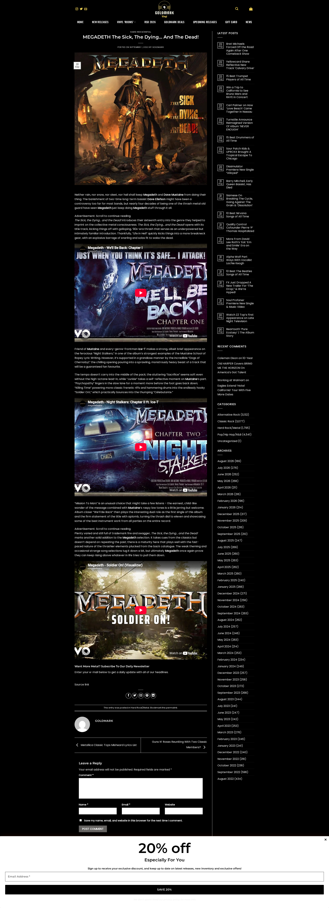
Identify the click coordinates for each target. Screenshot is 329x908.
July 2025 (223, 547)
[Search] (236, 9)
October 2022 (226, 765)
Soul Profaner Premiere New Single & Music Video (240, 303)
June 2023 (224, 713)
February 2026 (227, 501)
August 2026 (225, 461)
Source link (82, 684)
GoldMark (158, 47)
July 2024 (223, 627)
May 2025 (223, 560)
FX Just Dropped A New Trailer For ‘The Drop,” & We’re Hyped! (239, 287)
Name (83, 804)
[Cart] (250, 9)
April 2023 (224, 726)
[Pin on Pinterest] (147, 695)
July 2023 (223, 706)
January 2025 (226, 587)
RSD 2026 (150, 22)
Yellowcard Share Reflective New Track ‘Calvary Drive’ (240, 65)
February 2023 (227, 739)
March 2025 (225, 574)
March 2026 (225, 494)
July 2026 (223, 468)
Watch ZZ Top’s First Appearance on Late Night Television (240, 318)
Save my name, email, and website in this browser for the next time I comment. (133, 820)
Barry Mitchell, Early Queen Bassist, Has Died (239, 184)
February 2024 (227, 660)
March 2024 (225, 653)
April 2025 (224, 567)
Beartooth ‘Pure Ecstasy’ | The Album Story (240, 332)
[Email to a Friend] (141, 695)
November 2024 (228, 600)
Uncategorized (227, 441)
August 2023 (225, 699)
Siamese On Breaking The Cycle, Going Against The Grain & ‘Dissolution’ (239, 200)
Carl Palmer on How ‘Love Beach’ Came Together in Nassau (239, 108)
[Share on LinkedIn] (153, 695)
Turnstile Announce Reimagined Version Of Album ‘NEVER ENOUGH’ (239, 124)
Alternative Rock (228, 415)
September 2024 (228, 613)
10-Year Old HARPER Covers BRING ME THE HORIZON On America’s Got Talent (235, 365)
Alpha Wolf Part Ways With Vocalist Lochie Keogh (239, 260)
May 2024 (223, 640)
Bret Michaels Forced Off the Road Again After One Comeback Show (240, 48)
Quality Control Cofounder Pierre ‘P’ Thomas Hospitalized (240, 228)
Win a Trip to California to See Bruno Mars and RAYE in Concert (237, 92)
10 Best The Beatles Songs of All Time (239, 273)
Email (126, 804)
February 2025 (227, 580)
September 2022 (228, 772)
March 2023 (225, 732)
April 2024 (224, 646)
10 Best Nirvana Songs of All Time (237, 215)
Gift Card (231, 22)
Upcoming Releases (205, 22)
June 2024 (224, 633)
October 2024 (226, 607)
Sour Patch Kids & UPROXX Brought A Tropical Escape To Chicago (239, 153)
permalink (171, 707)
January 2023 (226, 746)
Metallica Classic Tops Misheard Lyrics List (108, 745)
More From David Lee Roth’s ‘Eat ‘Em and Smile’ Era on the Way (238, 243)
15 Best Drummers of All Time (240, 139)
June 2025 (224, 554)
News (249, 22)
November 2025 (228, 521)
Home (80, 22)
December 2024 (228, 593)
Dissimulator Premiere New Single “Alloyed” (240, 170)
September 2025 (228, 534)
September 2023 (228, 693)
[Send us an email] (85, 9)
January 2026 (226, 507)
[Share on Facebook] (128, 695)
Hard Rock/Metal (140, 32)
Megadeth (150, 195)
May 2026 (223, 481)
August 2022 (225, 779)
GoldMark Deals (174, 22)
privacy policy (171, 899)
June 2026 (224, 474)
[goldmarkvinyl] (164, 9)
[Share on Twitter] (134, 695)
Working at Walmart (231, 380)
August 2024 (225, 620)
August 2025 (225, 540)
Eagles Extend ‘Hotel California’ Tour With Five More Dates (234, 390)
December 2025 (228, 514)
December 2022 (228, 752)
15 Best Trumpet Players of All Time (238, 77)
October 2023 (226, 686)
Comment (86, 775)
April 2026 (224, 487)
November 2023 (228, 680)
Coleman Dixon (227, 358)
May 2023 (223, 719)
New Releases (100, 22)
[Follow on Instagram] (76, 9)
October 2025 (226, 527)
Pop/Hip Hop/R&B (229, 435)
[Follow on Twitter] (81, 9)
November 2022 (228, 759)
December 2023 (228, 673)
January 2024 (226, 666)
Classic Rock (225, 421)
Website (170, 804)
